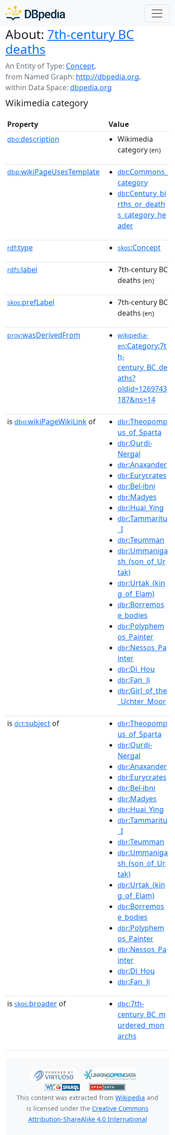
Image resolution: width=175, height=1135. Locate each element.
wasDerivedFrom (43, 335)
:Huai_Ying (141, 508)
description (33, 139)
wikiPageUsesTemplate (53, 172)
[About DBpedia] (35, 13)
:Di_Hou (136, 669)
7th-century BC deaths (69, 41)
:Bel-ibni (136, 486)
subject (32, 723)
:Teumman (141, 540)
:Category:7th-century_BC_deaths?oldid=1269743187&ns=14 (142, 367)
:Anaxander (142, 465)
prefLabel (30, 302)
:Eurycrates (142, 475)
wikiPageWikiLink (50, 421)
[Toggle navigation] (157, 13)
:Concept (139, 247)
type (20, 247)
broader (35, 1004)
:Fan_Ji (134, 680)
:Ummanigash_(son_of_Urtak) (143, 561)
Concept (80, 66)
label (22, 269)
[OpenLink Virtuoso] (53, 1074)
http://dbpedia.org (107, 77)
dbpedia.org (91, 87)
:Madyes (137, 497)
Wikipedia (130, 1097)
